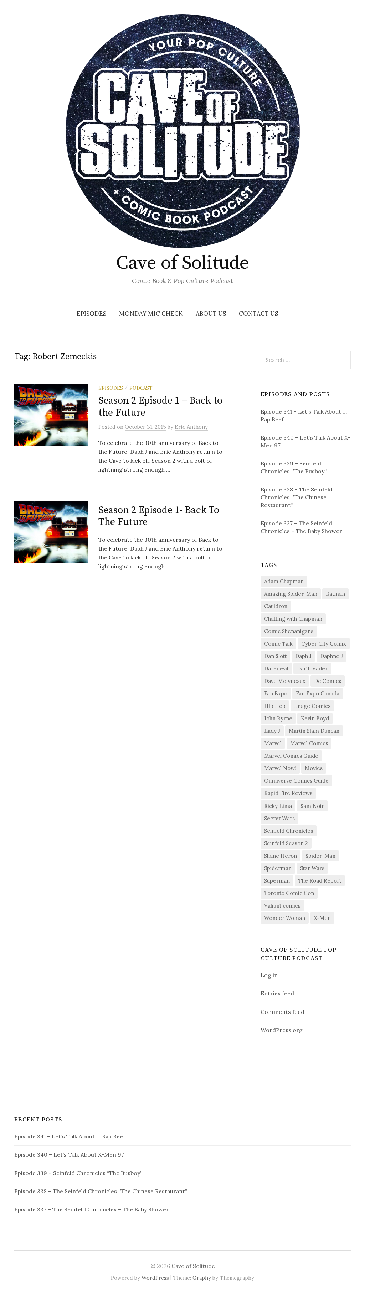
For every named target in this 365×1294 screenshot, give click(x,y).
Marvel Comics (309, 743)
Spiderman (278, 868)
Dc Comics (327, 681)
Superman (277, 880)
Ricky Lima (278, 806)
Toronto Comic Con (289, 893)
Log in (269, 975)
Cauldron (275, 606)
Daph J (303, 656)
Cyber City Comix (323, 643)
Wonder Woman (284, 918)
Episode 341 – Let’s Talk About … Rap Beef (69, 1136)
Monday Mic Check (151, 313)
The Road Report (319, 880)
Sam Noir (312, 806)
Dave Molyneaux (284, 681)
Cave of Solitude (182, 263)
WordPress (155, 1277)
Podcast (141, 388)
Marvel (273, 743)
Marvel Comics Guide (291, 755)
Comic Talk (278, 643)
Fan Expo (275, 693)
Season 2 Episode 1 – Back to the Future (160, 406)
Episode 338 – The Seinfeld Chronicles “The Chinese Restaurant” (297, 497)
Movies (314, 768)
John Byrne (278, 718)
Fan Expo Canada (317, 693)
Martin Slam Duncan (314, 730)
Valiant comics (282, 905)
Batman (335, 593)
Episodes (91, 313)
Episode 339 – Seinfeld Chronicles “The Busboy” (78, 1173)
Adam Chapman (284, 581)
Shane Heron (280, 855)
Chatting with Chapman (293, 618)
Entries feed (277, 993)
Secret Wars (279, 818)
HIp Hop (275, 706)
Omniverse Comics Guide (296, 780)
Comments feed (282, 1011)
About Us (211, 313)
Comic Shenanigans (288, 631)
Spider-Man (320, 855)
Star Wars (312, 868)
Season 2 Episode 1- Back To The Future (158, 516)
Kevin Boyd (315, 718)
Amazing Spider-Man (290, 593)
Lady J (272, 730)
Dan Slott (275, 656)
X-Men (322, 918)
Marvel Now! (280, 768)
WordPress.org (282, 1029)
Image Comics (312, 706)
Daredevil (276, 668)
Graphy (201, 1277)
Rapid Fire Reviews (288, 793)
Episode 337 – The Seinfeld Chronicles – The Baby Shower (91, 1209)
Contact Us (258, 313)
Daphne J (331, 656)
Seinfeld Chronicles (288, 830)
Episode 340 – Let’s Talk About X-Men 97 (69, 1154)
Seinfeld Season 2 (286, 843)
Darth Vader (312, 668)
